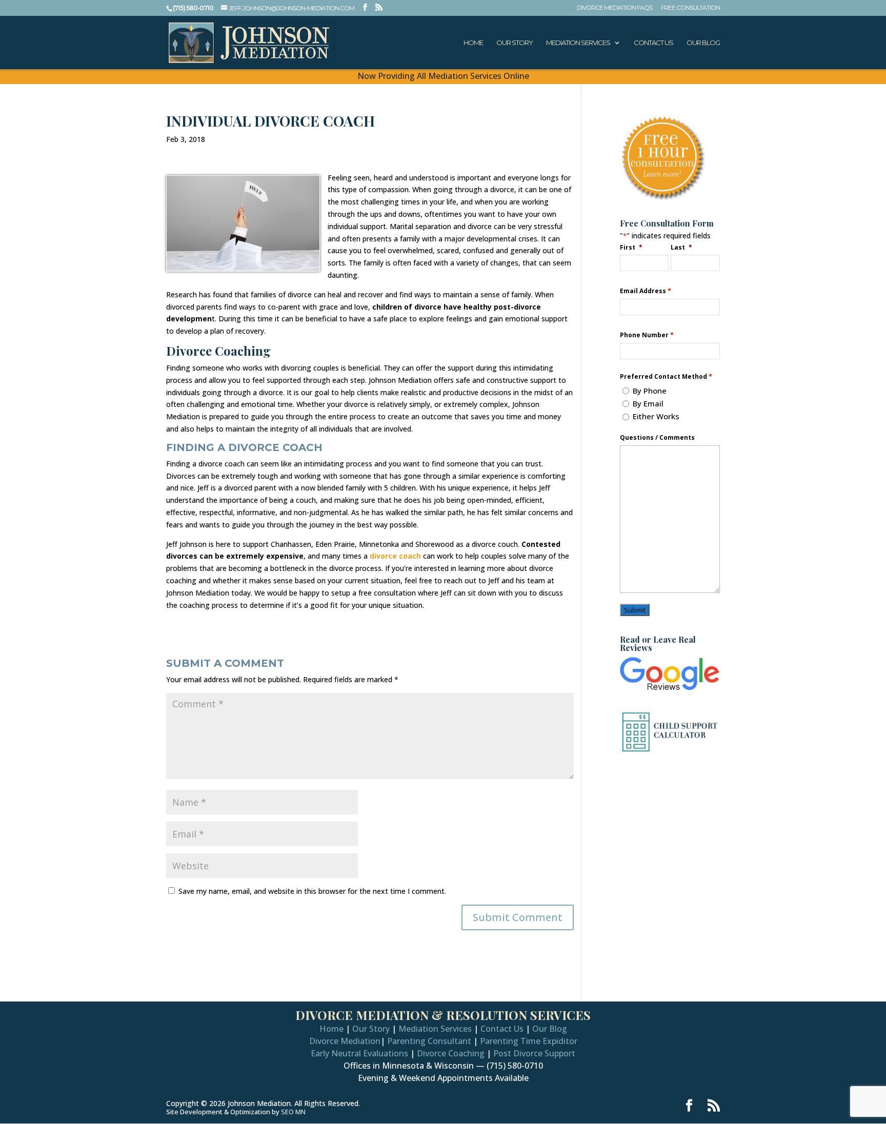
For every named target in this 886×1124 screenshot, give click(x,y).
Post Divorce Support (534, 1053)
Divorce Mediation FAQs (614, 8)
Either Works (656, 416)
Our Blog (703, 43)
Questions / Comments (657, 437)
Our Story (514, 43)
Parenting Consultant (429, 1041)
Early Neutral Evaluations (359, 1053)
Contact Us (653, 43)
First (631, 247)
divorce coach (395, 556)
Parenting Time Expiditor (528, 1041)
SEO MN (293, 1111)
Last (681, 247)
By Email (648, 403)
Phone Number (647, 335)
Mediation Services (578, 43)
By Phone (650, 390)
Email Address (645, 291)
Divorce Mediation (344, 1041)
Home (473, 43)
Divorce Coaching (451, 1053)
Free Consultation (690, 8)
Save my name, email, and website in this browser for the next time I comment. (312, 891)
